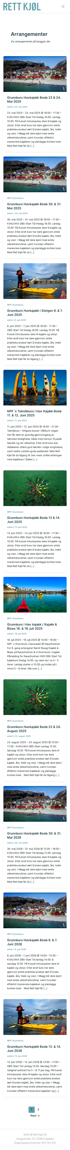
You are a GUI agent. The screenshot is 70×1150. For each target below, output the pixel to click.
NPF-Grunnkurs (15, 198)
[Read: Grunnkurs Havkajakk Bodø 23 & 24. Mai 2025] (35, 73)
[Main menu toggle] (63, 6)
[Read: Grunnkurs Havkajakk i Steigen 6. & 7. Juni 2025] (35, 280)
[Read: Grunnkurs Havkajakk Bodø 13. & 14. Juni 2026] (35, 1016)
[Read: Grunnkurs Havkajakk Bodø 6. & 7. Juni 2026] (35, 910)
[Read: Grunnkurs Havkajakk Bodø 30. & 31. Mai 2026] (35, 803)
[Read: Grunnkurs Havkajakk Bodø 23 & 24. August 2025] (35, 697)
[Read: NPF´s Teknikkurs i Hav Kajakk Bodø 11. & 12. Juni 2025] (35, 387)
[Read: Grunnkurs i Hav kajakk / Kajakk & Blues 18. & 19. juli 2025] (35, 594)
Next (35, 1115)
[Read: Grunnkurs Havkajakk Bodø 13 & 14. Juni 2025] (35, 487)
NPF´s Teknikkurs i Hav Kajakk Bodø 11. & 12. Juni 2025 (34, 413)
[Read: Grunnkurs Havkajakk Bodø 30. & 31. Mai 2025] (35, 174)
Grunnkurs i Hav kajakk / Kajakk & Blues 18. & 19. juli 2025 (32, 626)
